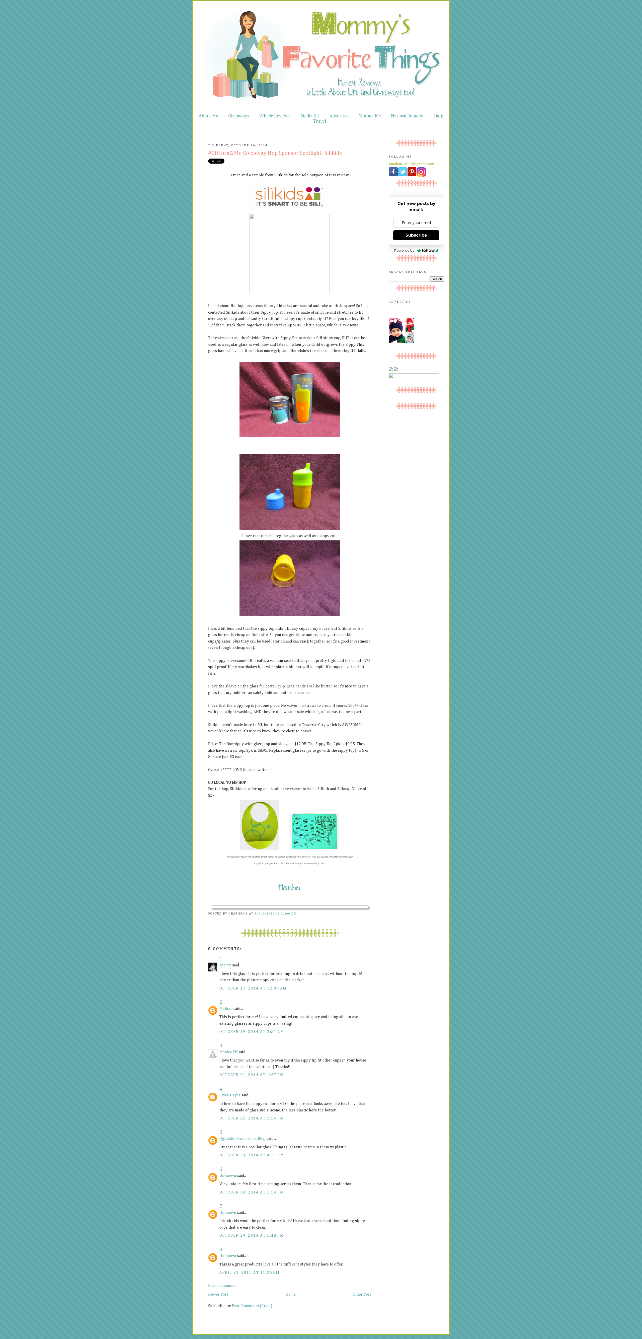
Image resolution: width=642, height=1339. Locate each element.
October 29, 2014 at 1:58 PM (251, 1192)
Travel (319, 121)
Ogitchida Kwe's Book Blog (242, 1139)
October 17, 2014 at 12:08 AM (253, 988)
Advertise (339, 116)
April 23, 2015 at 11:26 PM (249, 1273)
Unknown (227, 1176)
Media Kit (309, 116)
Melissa (225, 1009)
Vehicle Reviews (274, 116)
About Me (208, 116)
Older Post (362, 1295)
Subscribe (416, 235)
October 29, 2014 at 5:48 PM (251, 1236)
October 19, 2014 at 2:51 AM (251, 1032)
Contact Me (370, 116)
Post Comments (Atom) (252, 1306)
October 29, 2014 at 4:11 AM (251, 1155)
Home (291, 1295)
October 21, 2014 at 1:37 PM (251, 1075)
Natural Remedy (407, 116)
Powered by (404, 250)
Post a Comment (222, 1286)
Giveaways (238, 116)
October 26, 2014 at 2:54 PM (251, 1118)
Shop (438, 116)
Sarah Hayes (229, 1095)
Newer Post (218, 1295)
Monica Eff (228, 1052)
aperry (225, 965)
